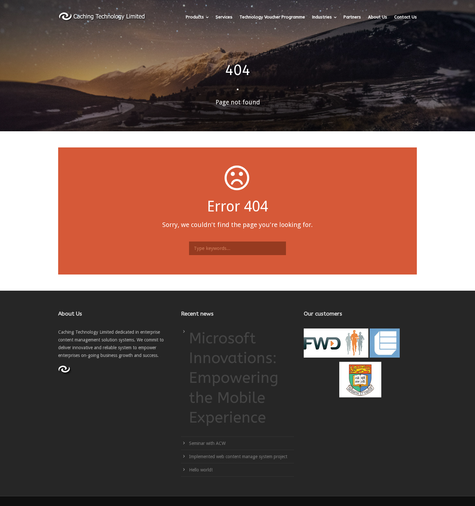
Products (195, 17)
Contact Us (405, 17)
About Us (377, 17)
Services (224, 17)
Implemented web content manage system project (238, 456)
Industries (322, 17)
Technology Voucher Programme (272, 17)
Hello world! (201, 469)
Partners (352, 17)
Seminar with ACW (207, 443)
